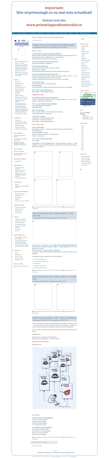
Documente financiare (20, 87)
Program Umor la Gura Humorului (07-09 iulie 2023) (53, 45)
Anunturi (17, 184)
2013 (82, 142)
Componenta (18, 120)
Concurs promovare (19, 89)
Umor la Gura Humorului (54, 207)
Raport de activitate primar (21, 97)
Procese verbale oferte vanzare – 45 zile (20, 171)
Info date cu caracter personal (22, 201)
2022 (82, 127)
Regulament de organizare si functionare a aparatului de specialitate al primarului (21, 111)
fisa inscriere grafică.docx (40, 259)
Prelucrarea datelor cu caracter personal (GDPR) (21, 107)
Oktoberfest (84, 65)
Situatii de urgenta (85, 77)
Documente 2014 (19, 259)
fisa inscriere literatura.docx (41, 261)
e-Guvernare (84, 165)
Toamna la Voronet (85, 83)
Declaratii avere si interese (21, 99)
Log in (55, 451)
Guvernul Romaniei (85, 156)
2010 (82, 148)
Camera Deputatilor (85, 159)
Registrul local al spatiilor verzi (21, 266)
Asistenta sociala (85, 51)
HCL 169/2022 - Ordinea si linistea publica (21, 238)
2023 (82, 125)
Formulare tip (18, 161)
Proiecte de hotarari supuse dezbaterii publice (20, 154)
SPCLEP (83, 79)
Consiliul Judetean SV (86, 163)
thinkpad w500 (73, 456)
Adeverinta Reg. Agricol (20, 178)
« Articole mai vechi (37, 40)
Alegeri (83, 48)
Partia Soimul (84, 67)
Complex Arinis (84, 53)
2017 (82, 136)
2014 (82, 141)
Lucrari (82, 63)
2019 (82, 132)
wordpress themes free (56, 456)
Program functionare (19, 194)
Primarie (83, 70)
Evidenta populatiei (85, 60)
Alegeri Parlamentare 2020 (21, 61)
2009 (82, 149)
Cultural (83, 55)
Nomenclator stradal (19, 222)
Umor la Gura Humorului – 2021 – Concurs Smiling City (54, 318)
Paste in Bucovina (85, 69)
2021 (82, 129)
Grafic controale (18, 256)
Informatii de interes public (20, 144)
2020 (82, 130)
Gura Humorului (85, 62)
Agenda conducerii (19, 83)
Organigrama (18, 85)
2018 (82, 134)
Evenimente (84, 58)
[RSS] (15, 451)
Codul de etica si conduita (21, 113)
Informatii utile (18, 195)
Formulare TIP (18, 212)
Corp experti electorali (20, 70)
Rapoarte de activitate (20, 127)
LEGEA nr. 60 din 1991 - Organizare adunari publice (21, 242)
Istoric (16, 252)
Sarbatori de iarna (85, 76)
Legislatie (17, 199)
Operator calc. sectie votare (21, 72)
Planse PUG (18, 229)
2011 (82, 146)
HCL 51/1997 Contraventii (21, 240)
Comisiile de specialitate (20, 122)
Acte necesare (18, 197)
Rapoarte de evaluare (19, 142)
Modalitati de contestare (19, 143)
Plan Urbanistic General (20, 224)
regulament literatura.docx (41, 267)
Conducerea (18, 82)
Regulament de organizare (21, 129)
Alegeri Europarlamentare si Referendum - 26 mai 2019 (21, 68)
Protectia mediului (85, 74)
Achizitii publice (84, 46)
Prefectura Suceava (85, 161)
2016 (82, 137)
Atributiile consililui (19, 125)
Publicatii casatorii (19, 209)
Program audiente (19, 95)
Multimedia (17, 254)
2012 (82, 144)
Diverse (83, 56)
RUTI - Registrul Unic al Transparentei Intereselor (21, 104)
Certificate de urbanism (20, 220)
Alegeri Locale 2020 (19, 63)
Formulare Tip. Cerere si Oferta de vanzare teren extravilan (20, 175)
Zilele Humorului (85, 86)
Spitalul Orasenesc (85, 81)
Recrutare (17, 93)
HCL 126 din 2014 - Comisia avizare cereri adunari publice (22, 245)
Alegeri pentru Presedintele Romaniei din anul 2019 (21, 65)
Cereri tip (17, 230)
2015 (82, 139)
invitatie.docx (37, 263)
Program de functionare (20, 207)
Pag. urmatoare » (52, 442)
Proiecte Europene (85, 72)
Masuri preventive (19, 258)
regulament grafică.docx (40, 265)
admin (65, 47)
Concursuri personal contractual (19, 91)
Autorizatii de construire (20, 219)
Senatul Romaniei (85, 158)
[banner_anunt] (54, 18)
